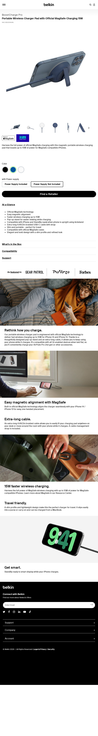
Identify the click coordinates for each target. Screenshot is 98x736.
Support (6, 258)
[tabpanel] (49, 75)
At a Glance (8, 204)
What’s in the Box (11, 244)
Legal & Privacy (39, 649)
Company (10, 630)
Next (89, 128)
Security (51, 649)
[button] (90, 4)
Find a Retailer (49, 194)
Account (9, 638)
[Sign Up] (91, 604)
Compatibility (9, 251)
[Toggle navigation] (4, 5)
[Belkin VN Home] (49, 4)
